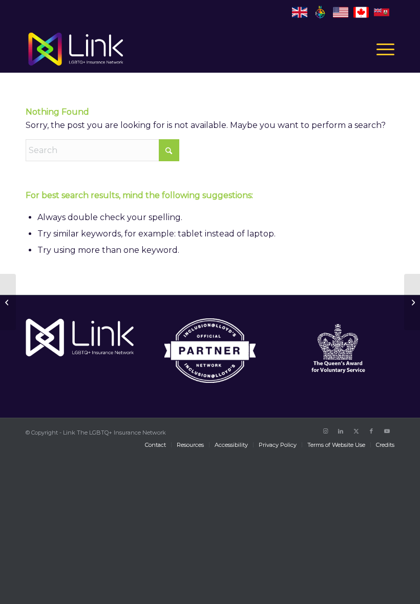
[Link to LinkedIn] (340, 431)
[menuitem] (380, 49)
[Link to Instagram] (325, 431)
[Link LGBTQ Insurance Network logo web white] (76, 49)
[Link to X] (356, 431)
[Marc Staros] (412, 302)
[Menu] (380, 49)
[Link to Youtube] (386, 431)
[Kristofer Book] (8, 302)
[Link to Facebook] (371, 431)
